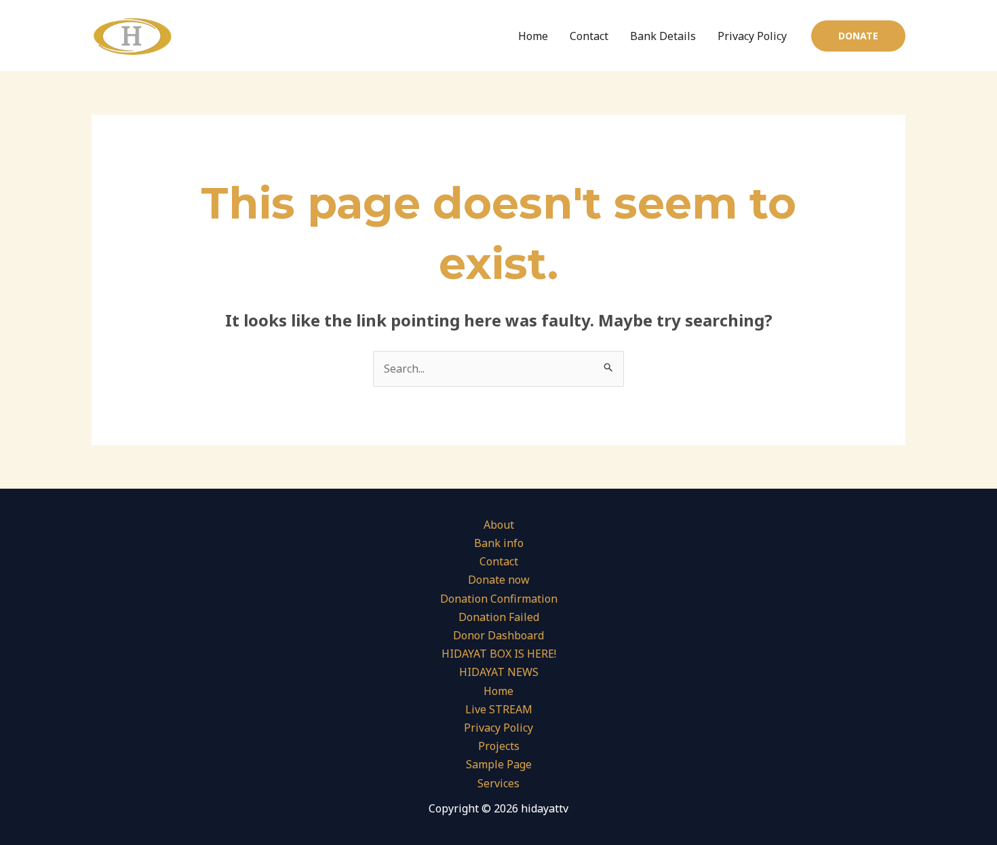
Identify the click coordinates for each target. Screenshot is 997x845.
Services (498, 783)
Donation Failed (498, 616)
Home (533, 36)
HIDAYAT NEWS (499, 671)
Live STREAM (498, 709)
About (499, 524)
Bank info (499, 543)
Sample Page (499, 764)
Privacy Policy (752, 36)
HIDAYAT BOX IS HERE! (499, 653)
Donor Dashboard (498, 635)
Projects (499, 745)
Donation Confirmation (499, 598)
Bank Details (663, 36)
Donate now (499, 579)
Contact (589, 36)
